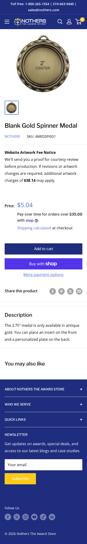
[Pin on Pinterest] (61, 291)
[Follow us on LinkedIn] (52, 517)
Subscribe (20, 478)
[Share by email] (79, 291)
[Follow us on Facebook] (8, 517)
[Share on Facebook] (52, 291)
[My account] (69, 21)
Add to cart (43, 249)
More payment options (43, 274)
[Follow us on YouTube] (34, 517)
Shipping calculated (34, 228)
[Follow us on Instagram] (25, 517)
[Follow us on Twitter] (16, 517)
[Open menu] (7, 22)
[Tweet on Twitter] (70, 291)
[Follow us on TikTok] (43, 517)
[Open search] (60, 21)
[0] (78, 21)
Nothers (12, 136)
